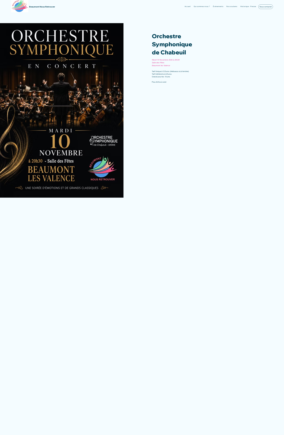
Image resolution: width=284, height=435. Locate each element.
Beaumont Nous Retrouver (42, 6)
